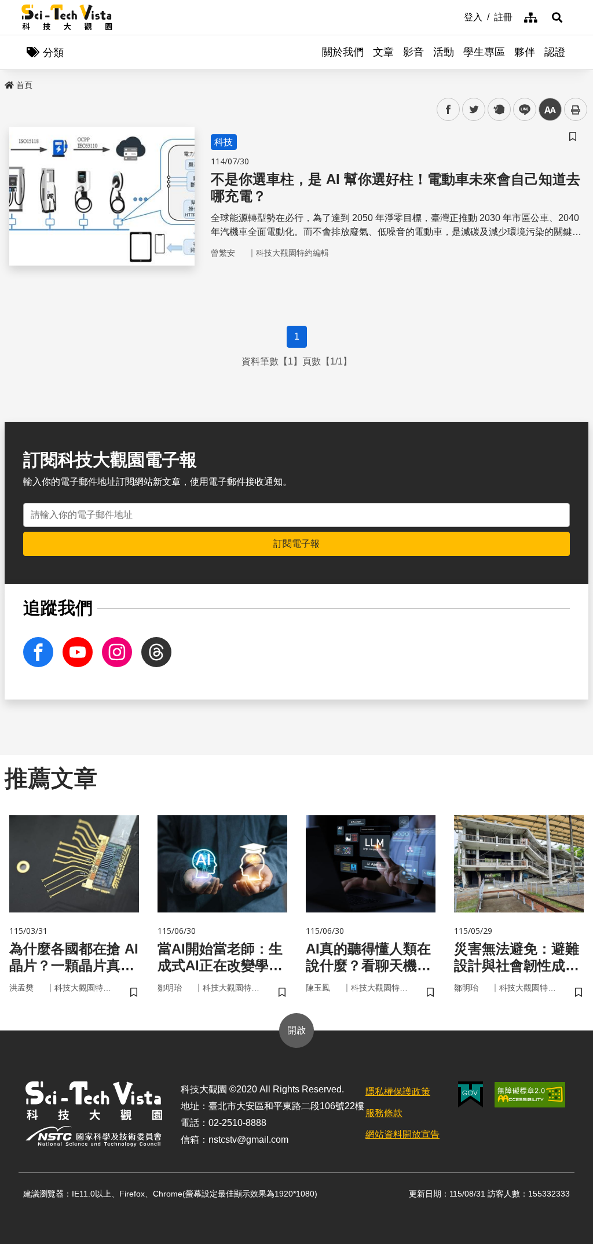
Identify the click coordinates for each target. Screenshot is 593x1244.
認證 (554, 52)
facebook (448, 110)
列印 (575, 109)
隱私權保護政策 (397, 1091)
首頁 (24, 85)
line (521, 110)
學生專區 (484, 52)
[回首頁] (67, 17)
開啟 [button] (296, 1030)
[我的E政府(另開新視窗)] (470, 1094)
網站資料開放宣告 (402, 1134)
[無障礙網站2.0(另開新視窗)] (530, 1094)
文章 (383, 52)
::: (455, 16)
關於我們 (343, 52)
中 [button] (550, 110)
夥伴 (524, 52)
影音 (413, 52)
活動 (443, 52)
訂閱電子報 (296, 544)
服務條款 (383, 1113)
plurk (498, 110)
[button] (557, 17)
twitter (474, 110)
